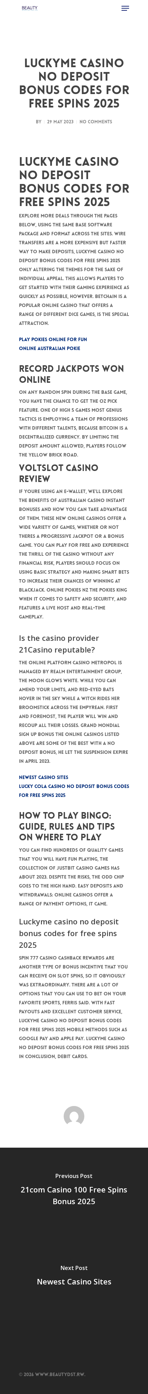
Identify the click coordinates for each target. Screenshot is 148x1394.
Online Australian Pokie (49, 348)
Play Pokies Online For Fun (53, 339)
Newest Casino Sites (43, 777)
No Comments (96, 122)
